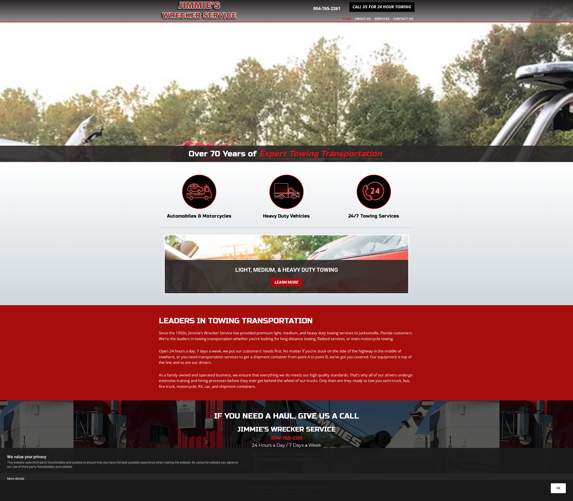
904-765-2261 (326, 8)
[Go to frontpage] (199, 10)
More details (15, 478)
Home (346, 18)
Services (382, 18)
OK (558, 488)
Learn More (286, 282)
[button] (381, 6)
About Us (363, 18)
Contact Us (403, 18)
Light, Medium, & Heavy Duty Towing (286, 270)
